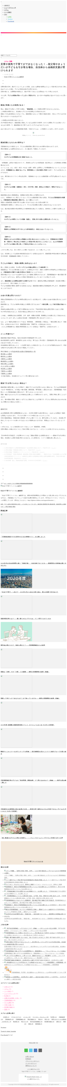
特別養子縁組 (8, 1007)
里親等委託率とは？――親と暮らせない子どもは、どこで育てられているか (26, 618)
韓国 (31, 483)
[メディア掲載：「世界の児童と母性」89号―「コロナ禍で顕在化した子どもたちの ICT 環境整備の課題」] (35, 873)
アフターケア (16, 1017)
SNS (5, 14)
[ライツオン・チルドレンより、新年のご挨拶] (19, 884)
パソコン (27, 1017)
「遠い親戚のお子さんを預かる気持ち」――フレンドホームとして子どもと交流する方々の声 (32, 838)
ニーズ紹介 (8, 12)
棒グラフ (24, 1021)
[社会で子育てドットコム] (1, 34)
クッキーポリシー (31, 1063)
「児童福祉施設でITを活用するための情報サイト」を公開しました (23, 536)
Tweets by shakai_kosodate (8, 1031)
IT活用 (6, 1017)
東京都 (16, 1021)
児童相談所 (12, 256)
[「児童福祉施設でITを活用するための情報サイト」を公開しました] (26, 891)
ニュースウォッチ (10, 7)
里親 (10, 61)
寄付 (47, 1019)
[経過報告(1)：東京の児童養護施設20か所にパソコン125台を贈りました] (27, 905)
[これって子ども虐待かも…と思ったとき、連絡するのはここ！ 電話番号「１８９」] (31, 955)
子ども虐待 (7, 1002)
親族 (22, 483)
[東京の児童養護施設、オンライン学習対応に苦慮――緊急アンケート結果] (28, 909)
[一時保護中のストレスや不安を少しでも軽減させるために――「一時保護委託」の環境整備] (33, 962)
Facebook (11, 21)
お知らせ (7, 987)
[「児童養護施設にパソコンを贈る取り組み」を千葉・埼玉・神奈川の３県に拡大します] (32, 896)
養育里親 (38, 1024)
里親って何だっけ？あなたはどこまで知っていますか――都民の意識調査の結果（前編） (30, 698)
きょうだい (13, 483)
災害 (17, 483)
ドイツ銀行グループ (32, 1069)
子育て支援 (7, 1005)
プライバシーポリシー (32, 1061)
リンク (54, 448)
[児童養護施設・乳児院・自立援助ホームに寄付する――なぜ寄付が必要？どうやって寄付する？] (8, 972)
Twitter (10, 19)
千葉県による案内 (6, 373)
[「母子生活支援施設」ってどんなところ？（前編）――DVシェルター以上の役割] (30, 928)
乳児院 (6, 996)
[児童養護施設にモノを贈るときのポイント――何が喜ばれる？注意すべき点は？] (30, 933)
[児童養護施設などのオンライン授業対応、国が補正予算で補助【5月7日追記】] (29, 900)
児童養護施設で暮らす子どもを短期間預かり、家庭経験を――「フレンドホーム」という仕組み (34, 953)
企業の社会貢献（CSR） (12, 998)
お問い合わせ (29, 1056)
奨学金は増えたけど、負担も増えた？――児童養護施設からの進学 (23, 645)
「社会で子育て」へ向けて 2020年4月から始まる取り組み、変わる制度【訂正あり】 (29, 592)
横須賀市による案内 (7, 361)
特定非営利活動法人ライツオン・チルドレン (34, 1084)
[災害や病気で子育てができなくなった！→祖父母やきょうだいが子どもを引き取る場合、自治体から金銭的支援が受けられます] (35, 944)
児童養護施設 (8, 1000)
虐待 (58, 1021)
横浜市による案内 (6, 356)
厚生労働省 (32, 1019)
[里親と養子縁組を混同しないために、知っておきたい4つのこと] (25, 937)
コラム (6, 10)
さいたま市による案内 (8, 366)
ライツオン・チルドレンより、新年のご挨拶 (48, 884)
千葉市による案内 (6, 371)
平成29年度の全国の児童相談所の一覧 (24, 351)
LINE (10, 17)
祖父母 (19, 483)
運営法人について (31, 1065)
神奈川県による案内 (7, 364)
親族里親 (25, 483)
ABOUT (7, 5)
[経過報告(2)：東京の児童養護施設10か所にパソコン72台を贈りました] (26, 887)
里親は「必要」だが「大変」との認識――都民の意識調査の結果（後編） (25, 671)
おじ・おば (7, 483)
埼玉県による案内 (6, 368)
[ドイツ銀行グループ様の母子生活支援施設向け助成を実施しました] (26, 880)
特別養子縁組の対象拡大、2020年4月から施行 (49, 960)
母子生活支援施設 (36, 1021)
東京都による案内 (6, 354)
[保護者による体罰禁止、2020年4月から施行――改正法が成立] (24, 977)
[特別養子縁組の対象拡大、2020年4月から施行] (19, 960)
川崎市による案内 (6, 359)
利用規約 (28, 1059)
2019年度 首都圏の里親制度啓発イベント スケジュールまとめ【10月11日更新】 (28, 725)
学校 (40, 1019)
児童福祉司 (9, 1019)
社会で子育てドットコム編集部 (14, 77)
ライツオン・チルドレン (41, 1017)
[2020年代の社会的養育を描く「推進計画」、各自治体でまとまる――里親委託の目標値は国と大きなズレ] (35, 916)
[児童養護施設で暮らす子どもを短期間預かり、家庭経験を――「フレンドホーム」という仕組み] (35, 951)
